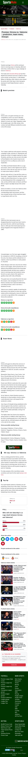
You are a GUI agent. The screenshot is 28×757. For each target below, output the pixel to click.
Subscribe (14, 664)
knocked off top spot (15, 73)
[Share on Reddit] (16, 539)
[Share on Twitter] (12, 539)
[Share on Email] (21, 539)
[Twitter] (10, 502)
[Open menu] (23, 2)
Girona (4, 15)
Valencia (24, 15)
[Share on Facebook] (7, 539)
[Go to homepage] (10, 2)
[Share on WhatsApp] (3, 539)
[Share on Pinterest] (3, 543)
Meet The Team (19, 731)
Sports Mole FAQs (20, 726)
